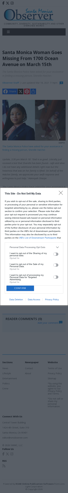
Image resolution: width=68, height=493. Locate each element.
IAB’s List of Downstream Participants (37, 237)
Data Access (34, 299)
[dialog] (34, 246)
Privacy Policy (52, 299)
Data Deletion (16, 299)
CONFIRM (20, 288)
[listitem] (34, 247)
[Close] (62, 194)
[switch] (55, 254)
